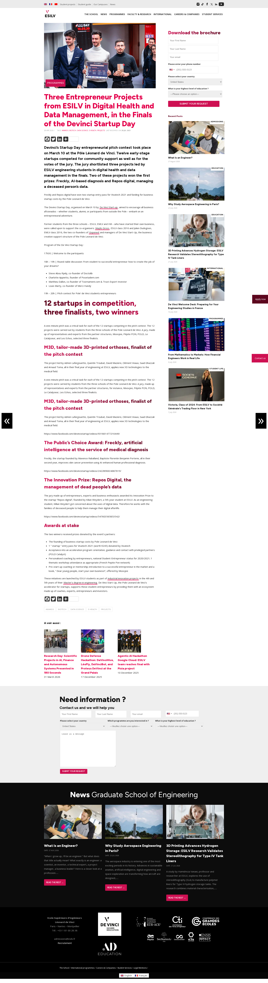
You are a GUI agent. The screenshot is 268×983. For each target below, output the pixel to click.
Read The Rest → (55, 882)
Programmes (55, 83)
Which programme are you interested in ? (128, 720)
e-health (92, 130)
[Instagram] (198, 5)
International (215, 268)
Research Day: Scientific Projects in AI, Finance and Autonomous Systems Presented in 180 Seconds (60, 664)
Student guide (84, 4)
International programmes (82, 968)
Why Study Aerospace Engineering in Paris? (193, 204)
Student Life (216, 369)
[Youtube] (221, 5)
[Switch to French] (50, 4)
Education (217, 168)
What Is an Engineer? (180, 157)
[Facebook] (207, 5)
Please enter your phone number (184, 64)
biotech (72, 130)
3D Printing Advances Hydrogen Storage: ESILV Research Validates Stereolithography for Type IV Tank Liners (196, 254)
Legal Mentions (140, 968)
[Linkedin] (216, 5)
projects (101, 130)
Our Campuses (101, 4)
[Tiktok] (202, 5)
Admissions (217, 122)
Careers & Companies (106, 968)
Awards (65, 130)
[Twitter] (211, 5)
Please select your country (181, 76)
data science (82, 130)
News (112, 4)
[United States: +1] (171, 69)
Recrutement (65, 943)
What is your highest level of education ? (188, 88)
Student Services (124, 968)
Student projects (67, 4)
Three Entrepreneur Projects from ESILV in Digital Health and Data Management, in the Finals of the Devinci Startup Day (99, 110)
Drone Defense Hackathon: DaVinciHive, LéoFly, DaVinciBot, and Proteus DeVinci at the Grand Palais (97, 664)
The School (64, 968)
